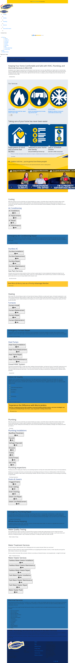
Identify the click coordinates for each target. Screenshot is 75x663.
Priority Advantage (8, 48)
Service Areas (7, 49)
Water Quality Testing (13, 536)
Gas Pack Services (12, 278)
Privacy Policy (37, 648)
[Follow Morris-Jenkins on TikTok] (57, 661)
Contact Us (6, 40)
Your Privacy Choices (39, 650)
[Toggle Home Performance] (2, 30)
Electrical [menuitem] (5, 25)
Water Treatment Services (14, 555)
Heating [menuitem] (4, 18)
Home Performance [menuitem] (7, 28)
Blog (5, 46)
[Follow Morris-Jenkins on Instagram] (56, 661)
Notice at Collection (39, 655)
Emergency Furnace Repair (14, 336)
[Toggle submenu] (5, 37)
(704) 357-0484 (5, 54)
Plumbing (11, 428)
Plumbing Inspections (13, 477)
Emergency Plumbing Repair (15, 519)
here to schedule (35, 1)
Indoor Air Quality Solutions (14, 402)
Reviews (6, 44)
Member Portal (5, 51)
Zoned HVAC (11, 373)
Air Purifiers (13, 385)
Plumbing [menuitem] (5, 21)
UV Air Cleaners (14, 398)
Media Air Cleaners (15, 394)
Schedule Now (4, 33)
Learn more (11, 285)
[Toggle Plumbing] (2, 23)
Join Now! (13, 156)
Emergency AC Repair (13, 243)
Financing (6, 45)
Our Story (6, 41)
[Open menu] (0, 56)
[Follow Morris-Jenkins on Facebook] (54, 661)
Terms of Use (37, 653)
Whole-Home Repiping (13, 527)
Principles (6, 42)
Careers (6, 38)
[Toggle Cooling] (2, 16)
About (3, 37)
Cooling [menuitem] (4, 14)
